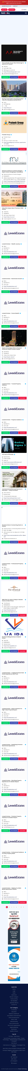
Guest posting (14, 999)
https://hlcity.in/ (7, 107)
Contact (15, 6)
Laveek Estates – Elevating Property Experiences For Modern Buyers (11, 781)
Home (14, 989)
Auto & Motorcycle (14, 1023)
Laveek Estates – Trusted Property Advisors (11, 384)
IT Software (14, 1009)
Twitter (15, 1059)
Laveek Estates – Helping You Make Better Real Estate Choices (11, 889)
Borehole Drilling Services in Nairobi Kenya (11, 637)
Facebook (14, 1057)
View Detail (22, 77)
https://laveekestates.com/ (10, 251)
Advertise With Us (6, 6)
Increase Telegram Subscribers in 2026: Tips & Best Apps (14, 1051)
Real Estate (14, 1029)
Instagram (14, 1061)
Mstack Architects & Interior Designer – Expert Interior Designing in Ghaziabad (12, 171)
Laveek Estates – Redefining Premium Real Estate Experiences (12, 745)
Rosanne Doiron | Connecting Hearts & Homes (12, 525)
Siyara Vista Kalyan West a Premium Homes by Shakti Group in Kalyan (12, 348)
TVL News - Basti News (14, 1036)
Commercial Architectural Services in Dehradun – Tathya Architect (12, 490)
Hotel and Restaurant (14, 1017)
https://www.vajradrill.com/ (10, 646)
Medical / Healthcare (14, 1013)
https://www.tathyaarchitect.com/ (12, 498)
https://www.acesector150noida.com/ (13, 462)
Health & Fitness (14, 1031)
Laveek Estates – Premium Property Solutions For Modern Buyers (11, 817)
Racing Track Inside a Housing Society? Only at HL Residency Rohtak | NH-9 (12, 99)
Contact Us (14, 1004)
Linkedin (15, 1063)
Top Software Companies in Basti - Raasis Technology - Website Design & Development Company (14, 1040)
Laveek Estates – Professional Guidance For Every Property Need (13, 853)
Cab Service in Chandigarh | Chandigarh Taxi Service (14, 1045)
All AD (14, 993)
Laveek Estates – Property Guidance (12, 419)
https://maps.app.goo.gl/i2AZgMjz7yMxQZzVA (14, 181)
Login (14, 991)
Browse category (14, 997)
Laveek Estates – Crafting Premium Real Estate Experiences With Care (13, 673)
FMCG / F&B (14, 1019)
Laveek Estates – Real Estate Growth (12, 278)
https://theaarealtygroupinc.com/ (12, 72)
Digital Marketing (14, 1027)
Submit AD (14, 995)
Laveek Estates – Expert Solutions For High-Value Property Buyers (12, 709)
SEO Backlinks (14, 1000)
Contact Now (5, 77)
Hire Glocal (14, 1043)
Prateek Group (6, 134)
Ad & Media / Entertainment (14, 1015)
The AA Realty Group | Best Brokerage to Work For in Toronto (13, 63)
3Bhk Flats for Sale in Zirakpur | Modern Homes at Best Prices (12, 600)
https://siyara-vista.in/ (9, 357)
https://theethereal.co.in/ (10, 610)
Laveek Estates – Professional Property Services (12, 564)
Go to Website (14, 77)
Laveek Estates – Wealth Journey (11, 244)
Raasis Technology (22, 1068)
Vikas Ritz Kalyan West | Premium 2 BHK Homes (12, 209)
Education (14, 1011)
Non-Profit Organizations (14, 1025)
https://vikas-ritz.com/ (9, 217)
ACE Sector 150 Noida (7, 454)
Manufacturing (14, 1021)
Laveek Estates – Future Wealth (10, 313)
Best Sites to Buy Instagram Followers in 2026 (14, 1048)
